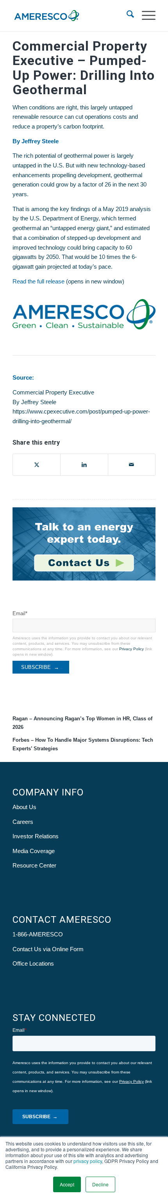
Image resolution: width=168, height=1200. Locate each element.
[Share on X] (36, 464)
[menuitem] (126, 15)
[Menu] (144, 15)
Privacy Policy (131, 649)
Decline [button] (100, 1184)
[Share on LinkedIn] (84, 464)
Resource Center (34, 865)
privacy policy (87, 1161)
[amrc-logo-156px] (70, 15)
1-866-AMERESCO (38, 934)
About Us (24, 807)
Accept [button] (67, 1184)
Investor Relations (36, 836)
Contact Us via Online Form (48, 949)
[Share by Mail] (131, 464)
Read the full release (38, 281)
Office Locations (33, 963)
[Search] (126, 15)
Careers (23, 821)
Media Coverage (34, 851)
